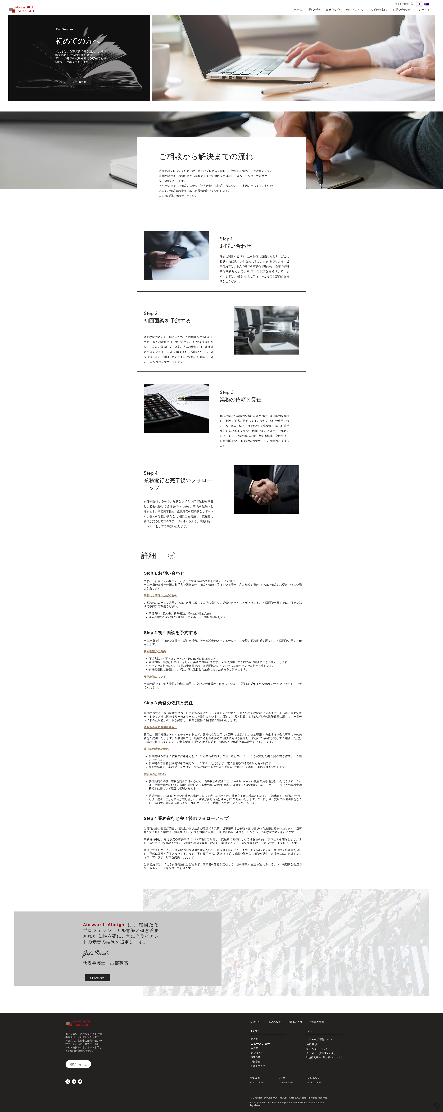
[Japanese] (419, 4)
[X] (67, 1081)
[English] (426, 4)
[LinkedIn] (74, 1081)
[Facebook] (80, 1081)
